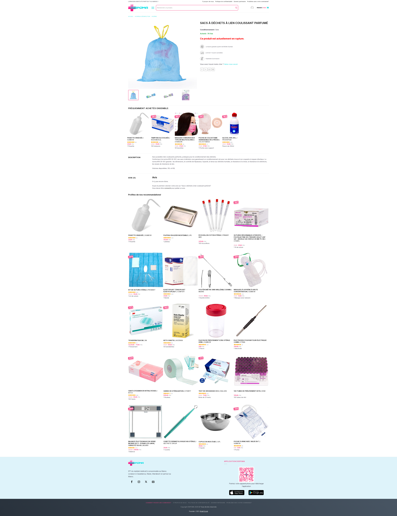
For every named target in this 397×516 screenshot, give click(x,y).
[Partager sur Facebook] (202, 69)
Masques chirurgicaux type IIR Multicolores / (185, 140)
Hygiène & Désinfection (142, 16)
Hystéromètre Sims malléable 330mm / (215, 290)
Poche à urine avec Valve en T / (247, 442)
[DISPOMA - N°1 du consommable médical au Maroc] (138, 7)
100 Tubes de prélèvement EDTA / (249, 391)
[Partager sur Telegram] (213, 69)
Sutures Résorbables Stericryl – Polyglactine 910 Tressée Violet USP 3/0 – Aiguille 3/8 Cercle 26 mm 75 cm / (249, 238)
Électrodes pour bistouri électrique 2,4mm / (250, 341)
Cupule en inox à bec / (210, 442)
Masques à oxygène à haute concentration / (246, 290)
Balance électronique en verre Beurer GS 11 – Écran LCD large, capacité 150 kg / (142, 443)
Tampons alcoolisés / (160, 139)
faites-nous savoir (231, 64)
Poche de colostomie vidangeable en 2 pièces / (209, 140)
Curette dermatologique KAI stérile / (179, 442)
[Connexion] (252, 8)
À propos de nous (208, 1)
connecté (167, 188)
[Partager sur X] (205, 69)
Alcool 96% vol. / (229, 139)
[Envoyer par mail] (209, 69)
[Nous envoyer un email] (153, 482)
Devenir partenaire (240, 1)
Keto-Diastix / (173, 340)
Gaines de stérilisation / (177, 391)
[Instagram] (139, 482)
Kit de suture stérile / (141, 290)
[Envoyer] (236, 8)
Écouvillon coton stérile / (214, 236)
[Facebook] (132, 482)
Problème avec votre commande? (258, 1)
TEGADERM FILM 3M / (137, 340)
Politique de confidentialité (223, 1)
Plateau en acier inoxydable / (177, 235)
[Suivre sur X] (146, 482)
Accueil (130, 16)
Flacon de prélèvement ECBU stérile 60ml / (214, 341)
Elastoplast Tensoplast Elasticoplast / (174, 290)
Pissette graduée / (135, 139)
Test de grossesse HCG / (213, 391)
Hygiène (154, 16)
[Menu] (152, 8)
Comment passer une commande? (190, 1)
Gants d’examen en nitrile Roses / (142, 392)
